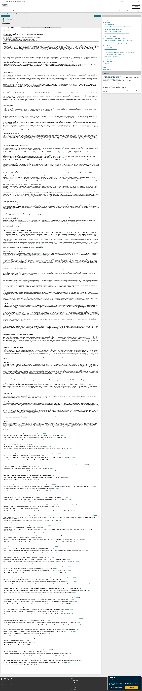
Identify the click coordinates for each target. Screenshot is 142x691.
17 (44, 92)
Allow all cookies (132, 687)
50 (81, 160)
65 (39, 205)
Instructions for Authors (124, 10)
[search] (139, 1)
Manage (136, 7)
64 (67, 202)
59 (69, 186)
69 (85, 235)
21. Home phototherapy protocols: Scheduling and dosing (115, 57)
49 (87, 159)
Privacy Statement (113, 683)
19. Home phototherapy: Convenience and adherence (114, 54)
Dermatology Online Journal (15, 13)
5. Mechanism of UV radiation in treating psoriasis (114, 29)
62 (60, 187)
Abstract (106, 20)
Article (104, 18)
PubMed (66, 430)
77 (53, 259)
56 (90, 181)
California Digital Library (4, 682)
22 (85, 96)
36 (19, 126)
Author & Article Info (107, 69)
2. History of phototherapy (109, 24)
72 (32, 239)
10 (85, 80)
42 (41, 246)
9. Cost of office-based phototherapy (111, 36)
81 (94, 270)
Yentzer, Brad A (26, 21)
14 (71, 85)
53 (78, 172)
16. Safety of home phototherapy (111, 49)
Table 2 (30, 382)
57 (91, 181)
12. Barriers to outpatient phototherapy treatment (114, 42)
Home (72, 678)
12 (81, 84)
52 (19, 165)
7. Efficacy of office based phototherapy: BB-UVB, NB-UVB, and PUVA (117, 33)
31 (62, 122)
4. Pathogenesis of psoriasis (110, 27)
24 (25, 117)
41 (38, 137)
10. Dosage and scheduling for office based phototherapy (115, 38)
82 (95, 270)
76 (46, 255)
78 (37, 262)
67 (71, 215)
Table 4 (71, 383)
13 (70, 85)
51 (18, 165)
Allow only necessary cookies (116, 687)
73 (69, 239)
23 (59, 106)
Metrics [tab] (29, 27)
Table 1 (65, 366)
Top (140, 674)
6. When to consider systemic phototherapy (113, 31)
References (107, 65)
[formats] (9, 16)
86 (22, 320)
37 (95, 126)
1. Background (107, 22)
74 (12, 254)
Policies (100, 10)
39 (39, 127)
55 (96, 180)
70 (69, 236)
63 (8, 188)
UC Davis (3, 7)
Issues (35, 10)
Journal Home (13, 10)
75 (65, 254)
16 (40, 86)
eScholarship (3, 13)
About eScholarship (74, 680)
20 (30, 96)
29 (17, 122)
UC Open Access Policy (75, 684)
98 (13, 382)
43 (63, 147)
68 (7, 235)
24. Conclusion (107, 63)
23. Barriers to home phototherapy (111, 61)
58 (91, 183)
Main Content (6, 30)
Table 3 (57, 382)
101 (31, 388)
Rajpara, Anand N (7, 21)
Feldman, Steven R (33, 21)
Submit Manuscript (136, 4)
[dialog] (124, 683)
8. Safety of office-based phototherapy (112, 34)
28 (16, 122)
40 (77, 135)
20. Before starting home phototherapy (112, 56)
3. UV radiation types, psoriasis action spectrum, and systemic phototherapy (119, 26)
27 (59, 121)
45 (97, 148)
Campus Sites (73, 682)
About (56, 10)
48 (35, 156)
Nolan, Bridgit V (20, 21)
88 (41, 329)
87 (80, 326)
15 (73, 85)
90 (13, 355)
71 (70, 236)
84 (3, 313)
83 (96, 270)
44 (30, 148)
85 (10, 315)
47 (88, 154)
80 (92, 270)
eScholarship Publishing (75, 687)
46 (7, 152)
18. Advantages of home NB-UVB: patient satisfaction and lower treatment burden (120, 52)
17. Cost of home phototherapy (110, 50)
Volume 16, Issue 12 (25, 13)
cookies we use (130, 683)
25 (88, 117)
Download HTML (5, 16)
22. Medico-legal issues (109, 59)
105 (57, 387)
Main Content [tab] (11, 27)
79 (91, 270)
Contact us (79, 10)
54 (58, 177)
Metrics (104, 67)
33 (17, 123)
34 (18, 123)
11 (87, 80)
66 (80, 205)
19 (29, 96)
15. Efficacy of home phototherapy (111, 47)
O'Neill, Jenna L (14, 21)
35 (72, 125)
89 (59, 354)
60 (70, 186)
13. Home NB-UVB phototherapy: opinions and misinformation (116, 43)
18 (83, 93)
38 (38, 127)
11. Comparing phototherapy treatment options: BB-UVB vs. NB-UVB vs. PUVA (119, 40)
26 (58, 121)
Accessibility (73, 689)
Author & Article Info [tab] (49, 27)
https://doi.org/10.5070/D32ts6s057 (8, 24)
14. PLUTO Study (108, 45)
